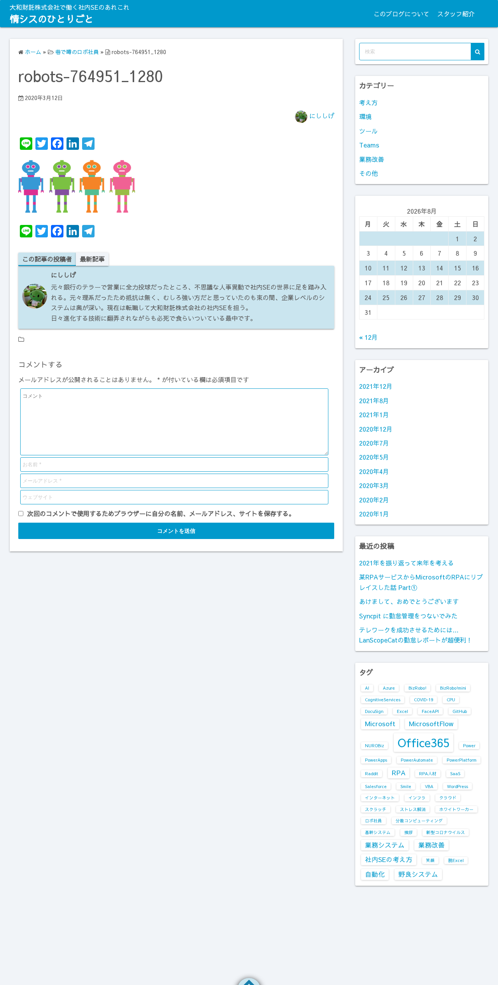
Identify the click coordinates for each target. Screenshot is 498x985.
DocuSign (374, 711)
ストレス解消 (413, 809)
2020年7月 (374, 443)
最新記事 (92, 259)
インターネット (380, 798)
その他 (368, 173)
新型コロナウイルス (445, 832)
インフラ (417, 798)
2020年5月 (374, 457)
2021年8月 (374, 400)
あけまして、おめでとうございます (409, 601)
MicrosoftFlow (431, 723)
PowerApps (376, 760)
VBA (429, 786)
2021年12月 (376, 386)
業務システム (385, 845)
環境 (365, 116)
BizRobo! (417, 688)
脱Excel (456, 860)
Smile (405, 786)
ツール (368, 130)
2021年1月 (374, 414)
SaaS (455, 773)
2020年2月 (374, 499)
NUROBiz (374, 745)
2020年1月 (374, 513)
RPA (398, 772)
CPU (451, 699)
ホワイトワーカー (456, 809)
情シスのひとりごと (52, 18)
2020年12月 (376, 429)
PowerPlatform (462, 760)
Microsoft (380, 723)
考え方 (368, 102)
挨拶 (408, 832)
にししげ (321, 115)
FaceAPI (430, 711)
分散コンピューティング (419, 820)
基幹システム (378, 832)
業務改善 (371, 159)
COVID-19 (423, 699)
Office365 (423, 742)
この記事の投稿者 (47, 259)
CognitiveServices (382, 699)
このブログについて (402, 13)
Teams (369, 144)
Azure (389, 688)
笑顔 (430, 860)
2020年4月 (374, 471)
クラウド (447, 798)
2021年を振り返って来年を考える (406, 562)
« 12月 (368, 337)
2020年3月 (374, 485)
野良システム (418, 874)
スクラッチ (375, 809)
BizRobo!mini (453, 688)
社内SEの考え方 (388, 859)
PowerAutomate (417, 760)
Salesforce (376, 786)
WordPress (457, 786)
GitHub (459, 711)
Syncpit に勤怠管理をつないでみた (408, 615)
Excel (402, 711)
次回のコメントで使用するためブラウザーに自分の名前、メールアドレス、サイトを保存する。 (161, 513)
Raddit (371, 773)
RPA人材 (428, 773)
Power (469, 745)
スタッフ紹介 (456, 13)
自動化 (375, 874)
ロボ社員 (373, 820)
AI (367, 688)
